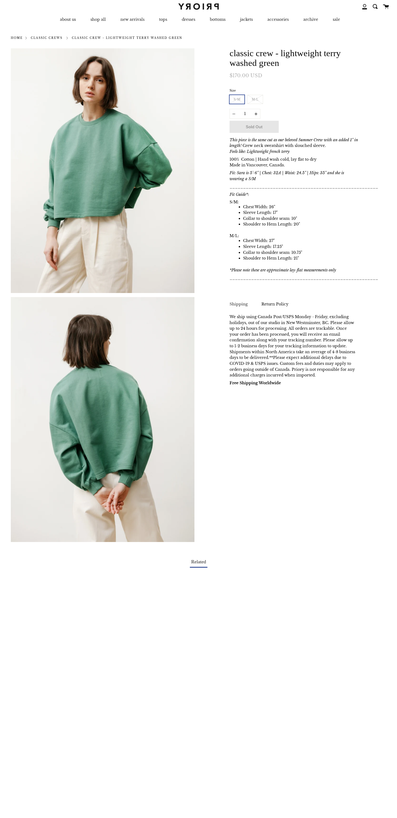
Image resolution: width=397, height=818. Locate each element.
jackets (246, 19)
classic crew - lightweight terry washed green (127, 38)
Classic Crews (46, 38)
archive (310, 19)
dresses (188, 19)
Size (233, 90)
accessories (278, 19)
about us (68, 19)
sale (336, 19)
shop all (98, 19)
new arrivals (132, 19)
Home (17, 38)
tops (163, 19)
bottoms (218, 19)
